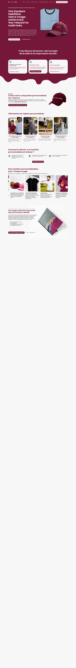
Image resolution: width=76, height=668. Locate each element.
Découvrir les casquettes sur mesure (17, 105)
